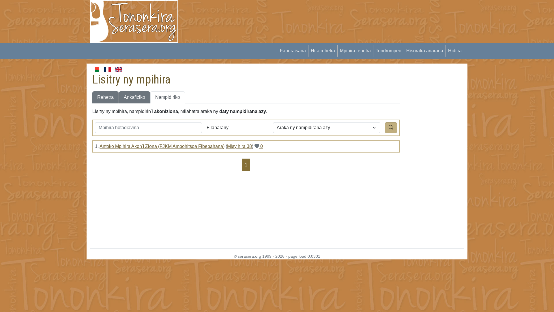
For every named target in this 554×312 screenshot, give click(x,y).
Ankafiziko (134, 97)
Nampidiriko (167, 97)
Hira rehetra (323, 50)
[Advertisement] (290, 13)
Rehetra (105, 97)
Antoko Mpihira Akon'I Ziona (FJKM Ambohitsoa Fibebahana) (162, 146)
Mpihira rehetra (355, 50)
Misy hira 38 (239, 146)
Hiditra (455, 50)
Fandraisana (293, 50)
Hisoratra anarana (424, 50)
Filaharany (218, 127)
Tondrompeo (388, 50)
